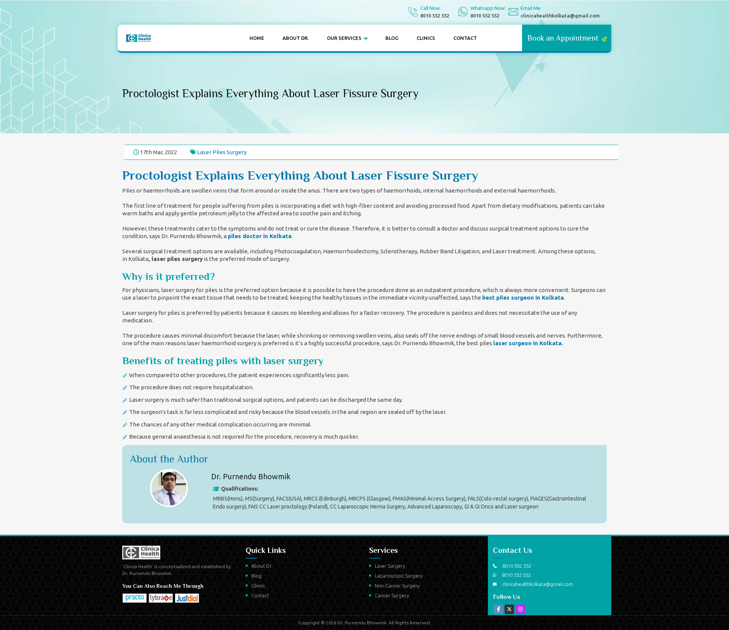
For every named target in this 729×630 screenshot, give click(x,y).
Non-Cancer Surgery (397, 585)
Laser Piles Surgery (221, 152)
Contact (431, 38)
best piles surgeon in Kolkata (523, 297)
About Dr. (285, 38)
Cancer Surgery (392, 595)
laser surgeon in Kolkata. (528, 343)
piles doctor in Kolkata (260, 236)
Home (253, 38)
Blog (371, 38)
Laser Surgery (390, 565)
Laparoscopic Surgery (399, 575)
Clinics (398, 38)
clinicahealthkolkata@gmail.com (560, 15)
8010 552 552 (434, 15)
